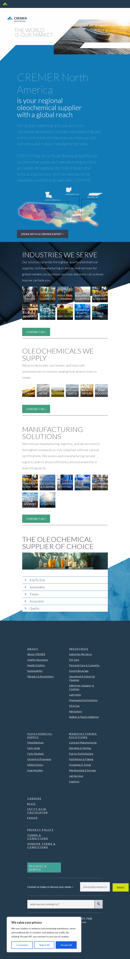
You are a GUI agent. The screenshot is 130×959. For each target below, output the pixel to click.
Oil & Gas (74, 705)
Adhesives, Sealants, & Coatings (81, 687)
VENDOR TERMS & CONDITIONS (41, 845)
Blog (31, 803)
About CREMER (36, 654)
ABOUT (32, 648)
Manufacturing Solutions (83, 735)
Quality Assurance (37, 659)
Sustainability (35, 670)
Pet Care (74, 659)
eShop (32, 817)
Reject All (44, 944)
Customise (22, 944)
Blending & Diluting (80, 748)
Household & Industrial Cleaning (82, 678)
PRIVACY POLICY (40, 829)
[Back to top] (122, 951)
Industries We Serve (80, 654)
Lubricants (75, 694)
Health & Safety (36, 665)
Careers (34, 798)
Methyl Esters (35, 764)
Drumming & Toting (80, 764)
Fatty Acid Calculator (37, 811)
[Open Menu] (5, 4)
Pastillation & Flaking (81, 759)
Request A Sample (38, 867)
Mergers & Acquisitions (40, 676)
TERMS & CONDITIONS (37, 837)
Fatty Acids (33, 748)
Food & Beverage (79, 670)
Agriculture (75, 711)
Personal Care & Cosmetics (84, 665)
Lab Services (76, 775)
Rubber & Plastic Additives (84, 716)
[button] (99, 904)
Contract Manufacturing (83, 742)
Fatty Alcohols (35, 753)
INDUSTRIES (78, 648)
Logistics (74, 781)
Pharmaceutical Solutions (83, 700)
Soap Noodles (35, 770)
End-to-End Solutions (81, 753)
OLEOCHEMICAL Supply (39, 735)
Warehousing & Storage (82, 770)
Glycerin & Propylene (39, 759)
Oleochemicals (35, 742)
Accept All (66, 944)
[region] (44, 934)
